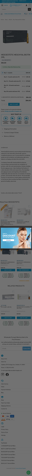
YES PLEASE (8, 240)
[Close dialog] (30, 228)
